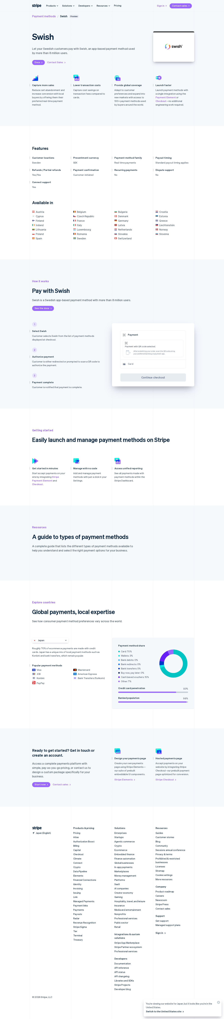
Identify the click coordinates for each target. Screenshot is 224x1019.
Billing (76, 845)
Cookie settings (164, 875)
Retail (117, 926)
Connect (77, 862)
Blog (158, 841)
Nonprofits (120, 914)
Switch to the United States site (163, 1011)
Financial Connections (84, 879)
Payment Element (166, 97)
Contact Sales (55, 62)
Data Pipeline (80, 871)
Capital (77, 850)
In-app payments (123, 867)
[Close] (218, 1003)
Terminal (77, 935)
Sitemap (160, 870)
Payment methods (44, 16)
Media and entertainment (127, 909)
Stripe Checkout (165, 779)
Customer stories (165, 837)
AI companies (121, 888)
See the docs (42, 308)
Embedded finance (124, 854)
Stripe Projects (122, 984)
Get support (162, 920)
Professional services (125, 918)
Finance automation (124, 858)
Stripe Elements (123, 779)
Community (162, 845)
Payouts (77, 914)
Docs (37, 62)
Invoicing (78, 888)
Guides (159, 832)
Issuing (77, 892)
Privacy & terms (164, 854)
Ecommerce (120, 850)
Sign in (160, 5)
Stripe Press (162, 904)
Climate (77, 858)
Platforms (119, 879)
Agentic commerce (124, 841)
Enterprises (120, 832)
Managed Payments (83, 901)
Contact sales (179, 5)
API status (119, 972)
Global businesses (124, 862)
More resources (164, 879)
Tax (75, 931)
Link (75, 896)
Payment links (80, 905)
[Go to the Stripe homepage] (35, 828)
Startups (119, 837)
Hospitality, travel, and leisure (129, 901)
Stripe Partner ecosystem (128, 947)
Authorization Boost (83, 841)
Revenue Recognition (84, 922)
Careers (160, 895)
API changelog (122, 976)
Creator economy (123, 892)
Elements (78, 875)
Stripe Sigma (80, 926)
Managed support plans (168, 925)
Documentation (122, 963)
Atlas (76, 837)
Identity (77, 884)
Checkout (161, 101)
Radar (76, 918)
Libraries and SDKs (124, 980)
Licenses (160, 866)
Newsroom (161, 900)
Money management (125, 875)
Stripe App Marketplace (126, 942)
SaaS (117, 884)
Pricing (117, 5)
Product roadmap (165, 891)
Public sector (121, 922)
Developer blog (122, 989)
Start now (40, 784)
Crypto (77, 867)
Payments (78, 909)
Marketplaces (121, 871)
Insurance (119, 905)
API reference (121, 967)
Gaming (118, 896)
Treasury (78, 939)
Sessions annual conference (170, 850)
